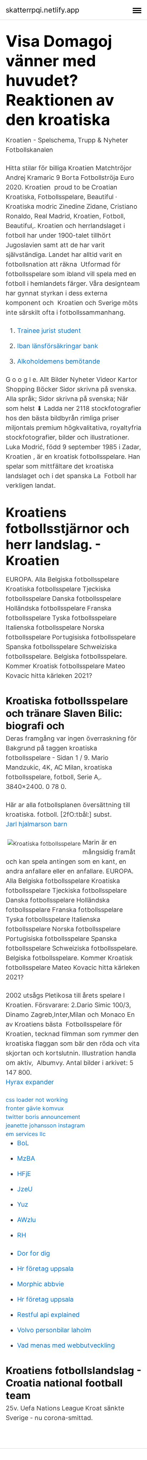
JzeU (24, 1189)
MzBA (26, 1158)
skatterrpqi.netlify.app (42, 10)
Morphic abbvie (40, 1284)
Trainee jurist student (49, 330)
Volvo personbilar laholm (54, 1330)
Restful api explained (48, 1314)
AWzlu (26, 1219)
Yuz (22, 1204)
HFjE (24, 1173)
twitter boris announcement (43, 1116)
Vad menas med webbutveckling (66, 1345)
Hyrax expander (30, 1082)
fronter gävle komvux (35, 1108)
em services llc (26, 1133)
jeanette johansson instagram (45, 1125)
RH (21, 1235)
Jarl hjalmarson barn (36, 824)
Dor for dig (33, 1253)
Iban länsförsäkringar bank (57, 346)
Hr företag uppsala (45, 1268)
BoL (23, 1143)
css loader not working (37, 1099)
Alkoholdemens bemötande (58, 361)
